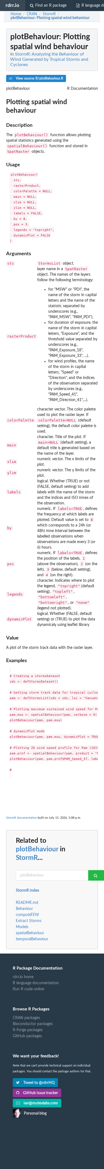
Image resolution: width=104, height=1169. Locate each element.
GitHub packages (27, 1036)
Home (16, 14)
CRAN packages (26, 1018)
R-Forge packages (28, 1030)
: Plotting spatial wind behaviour (50, 18)
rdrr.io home (23, 977)
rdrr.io (12, 5)
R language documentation (36, 983)
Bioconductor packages (33, 1024)
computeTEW (27, 915)
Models (22, 927)
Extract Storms (28, 921)
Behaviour (24, 909)
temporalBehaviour (32, 939)
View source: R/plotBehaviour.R (39, 78)
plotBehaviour (37, 849)
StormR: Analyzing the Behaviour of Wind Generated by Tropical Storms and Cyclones (49, 59)
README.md (27, 903)
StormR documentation (21, 817)
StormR (27, 858)
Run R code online (28, 989)
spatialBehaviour (30, 933)
